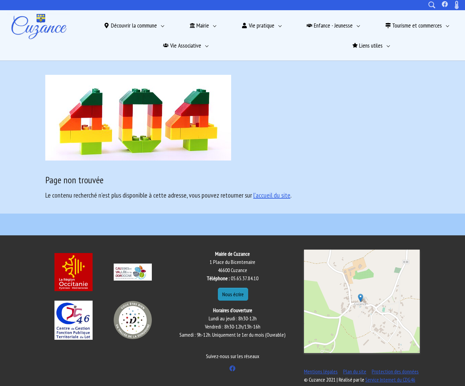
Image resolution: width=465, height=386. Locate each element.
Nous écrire (233, 294)
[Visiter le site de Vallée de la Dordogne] (133, 320)
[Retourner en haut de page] (450, 371)
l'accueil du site (271, 195)
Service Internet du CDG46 (390, 379)
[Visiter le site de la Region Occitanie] (73, 272)
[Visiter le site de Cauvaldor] (133, 272)
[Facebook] (445, 4)
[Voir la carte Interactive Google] (362, 301)
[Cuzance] (38, 26)
